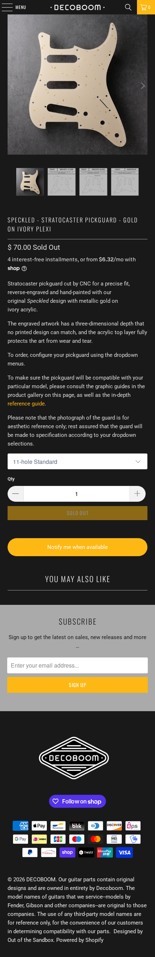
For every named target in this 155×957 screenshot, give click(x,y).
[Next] (142, 85)
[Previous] (13, 85)
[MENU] (3, 7)
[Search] (128, 7)
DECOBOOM (41, 879)
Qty (11, 479)
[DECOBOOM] (77, 7)
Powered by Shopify (79, 940)
